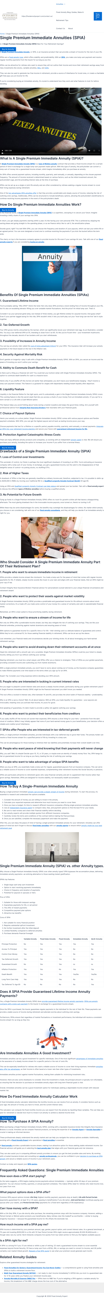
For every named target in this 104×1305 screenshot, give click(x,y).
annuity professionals (48, 1156)
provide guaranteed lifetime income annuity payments (62, 1001)
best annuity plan (44, 1148)
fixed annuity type (16, 57)
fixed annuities (49, 1140)
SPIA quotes (32, 1164)
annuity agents (62, 826)
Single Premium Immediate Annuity (16, 52)
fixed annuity (7, 1145)
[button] (64, 4)
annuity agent (76, 440)
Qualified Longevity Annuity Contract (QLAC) (62, 481)
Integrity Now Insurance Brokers (33, 408)
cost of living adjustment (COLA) (43, 346)
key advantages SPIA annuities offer (22, 193)
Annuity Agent (78, 1130)
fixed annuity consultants (50, 510)
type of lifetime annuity (48, 164)
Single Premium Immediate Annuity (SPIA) (18, 164)
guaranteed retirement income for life (72, 429)
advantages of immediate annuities (89, 1059)
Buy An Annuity (8, 49)
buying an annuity (37, 242)
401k (47, 68)
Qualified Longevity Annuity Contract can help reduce (35, 486)
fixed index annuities (41, 826)
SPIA (63, 57)
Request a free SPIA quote (39, 1251)
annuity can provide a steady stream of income (46, 792)
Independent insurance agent (21, 808)
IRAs (39, 68)
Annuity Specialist (93, 1130)
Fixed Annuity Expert (20, 1140)
